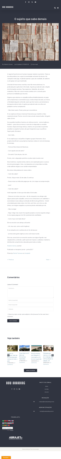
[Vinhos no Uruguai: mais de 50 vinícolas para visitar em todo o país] (12, 348)
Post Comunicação (34, 449)
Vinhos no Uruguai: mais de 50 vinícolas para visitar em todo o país (10, 348)
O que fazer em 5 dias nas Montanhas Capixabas (22, 348)
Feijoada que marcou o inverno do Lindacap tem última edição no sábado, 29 (46, 348)
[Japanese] (9, 423)
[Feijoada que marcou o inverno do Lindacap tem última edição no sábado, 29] (48, 348)
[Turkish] (9, 425)
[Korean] (11, 423)
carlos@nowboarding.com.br (47, 411)
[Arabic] (3, 421)
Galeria (14, 348)
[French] (13, 421)
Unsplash (27, 253)
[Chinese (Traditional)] (7, 421)
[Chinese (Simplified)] (5, 421)
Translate (11, 430)
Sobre (46, 386)
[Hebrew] (3, 423)
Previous (11, 259)
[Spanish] (5, 425)
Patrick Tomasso (18, 253)
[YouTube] (19, 389)
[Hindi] (5, 423)
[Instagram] (14, 389)
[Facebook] (12, 389)
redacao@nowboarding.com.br (46, 401)
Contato (47, 389)
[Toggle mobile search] (55, 8)
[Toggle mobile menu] (58, 8)
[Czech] (9, 421)
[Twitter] (17, 389)
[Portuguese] (3, 425)
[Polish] (13, 423)
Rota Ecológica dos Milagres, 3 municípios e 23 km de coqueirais (34, 348)
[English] (11, 421)
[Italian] (7, 423)
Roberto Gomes (8, 64)
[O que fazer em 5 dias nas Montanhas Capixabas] (24, 348)
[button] (8, 355)
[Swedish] (7, 425)
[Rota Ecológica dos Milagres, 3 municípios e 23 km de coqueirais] (36, 348)
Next (47, 259)
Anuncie (47, 392)
